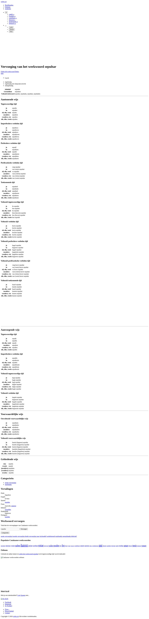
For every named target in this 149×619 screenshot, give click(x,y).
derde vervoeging (30, 536)
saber (17, 545)
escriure (3, 546)
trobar (121, 546)
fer (63, 545)
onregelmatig (66, 536)
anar (126, 545)
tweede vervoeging (18, 536)
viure (69, 546)
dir (60, 546)
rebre (90, 546)
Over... (7, 609)
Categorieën (5, 533)
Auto (11, 31)
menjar (8, 546)
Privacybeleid (9, 611)
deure (130, 546)
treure (72, 546)
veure (143, 545)
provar (46, 546)
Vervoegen (24, 529)
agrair (82, 546)
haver (24, 545)
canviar (86, 546)
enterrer (13, 506)
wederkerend (51, 536)
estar (41, 545)
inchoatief (43, 536)
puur (38, 536)
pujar (30, 545)
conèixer (77, 546)
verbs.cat (3, 2)
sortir (117, 546)
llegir (66, 546)
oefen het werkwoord (28, 554)
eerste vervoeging (10, 483)
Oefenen (7, 7)
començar (95, 546)
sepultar (7, 502)
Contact (7, 613)
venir (13, 546)
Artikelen (8, 9)
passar (139, 546)
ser (100, 545)
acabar (109, 546)
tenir (134, 545)
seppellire (8, 509)
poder (56, 545)
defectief (74, 536)
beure (104, 546)
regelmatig (8, 484)
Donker (12, 29)
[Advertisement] (61, 48)
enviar (113, 546)
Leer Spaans (21, 595)
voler (51, 545)
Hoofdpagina (9, 5)
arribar (35, 546)
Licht (11, 27)
